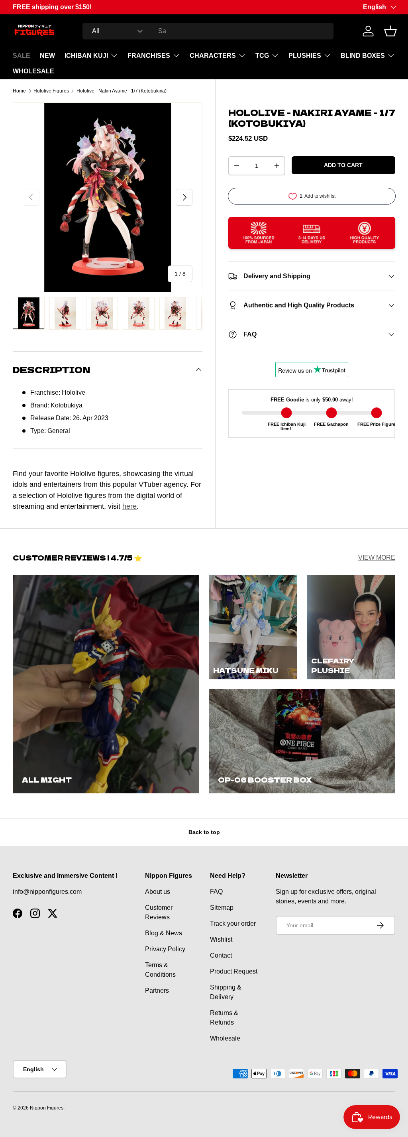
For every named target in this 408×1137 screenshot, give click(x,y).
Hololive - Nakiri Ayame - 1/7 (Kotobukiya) (121, 91)
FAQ (216, 891)
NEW (47, 55)
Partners (157, 990)
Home (19, 91)
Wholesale (225, 1038)
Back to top (204, 832)
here (129, 506)
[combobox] (207, 31)
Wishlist (221, 939)
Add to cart (343, 165)
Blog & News (163, 933)
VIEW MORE (376, 557)
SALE (21, 55)
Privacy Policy (165, 949)
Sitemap (221, 907)
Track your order (233, 923)
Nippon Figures (46, 1108)
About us (157, 891)
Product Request (233, 971)
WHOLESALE (33, 71)
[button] (390, 31)
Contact (221, 955)
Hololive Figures (51, 91)
